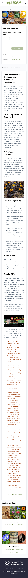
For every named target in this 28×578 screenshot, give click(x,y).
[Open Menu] (2, 3)
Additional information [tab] (15, 67)
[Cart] (25, 3)
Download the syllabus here (14, 494)
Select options (14, 527)
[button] (24, 13)
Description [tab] (5, 67)
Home (2, 9)
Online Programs (9, 9)
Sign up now (17, 48)
